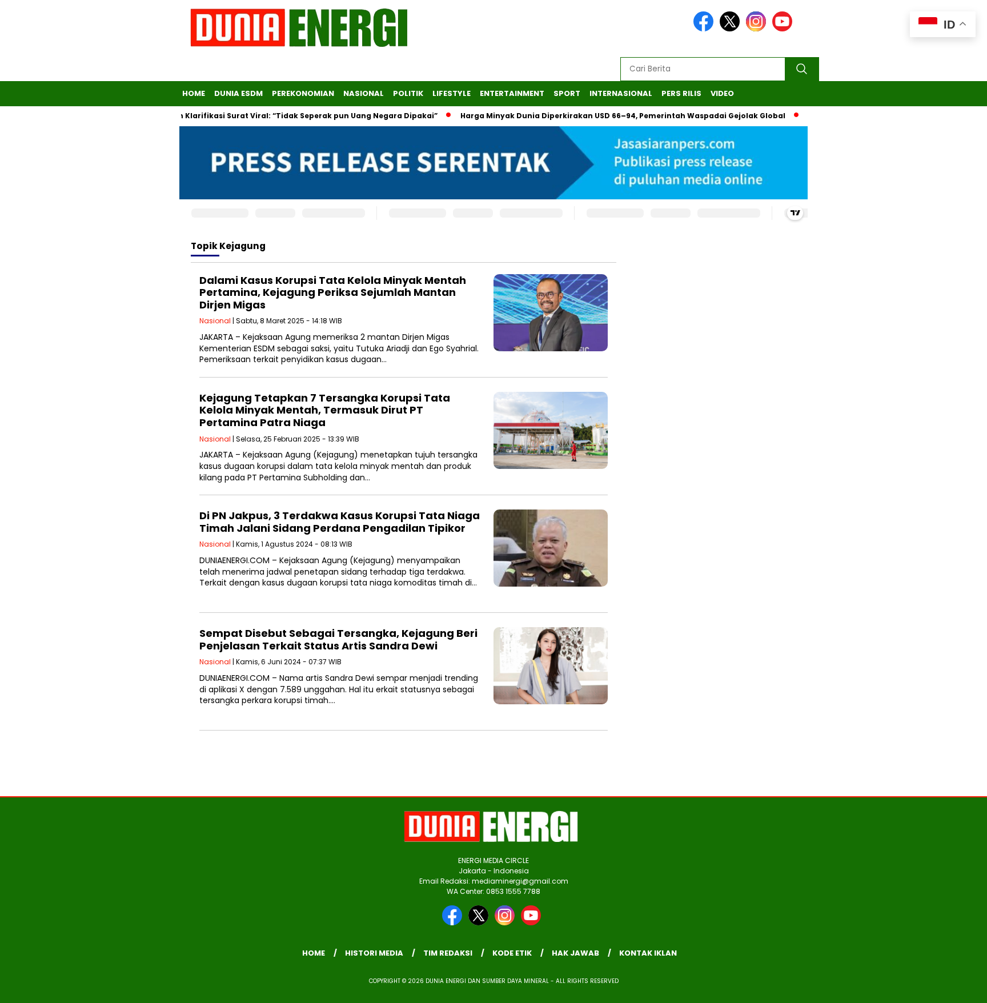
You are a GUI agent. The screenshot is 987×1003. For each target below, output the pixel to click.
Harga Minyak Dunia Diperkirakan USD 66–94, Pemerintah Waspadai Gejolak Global (604, 116)
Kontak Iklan (648, 953)
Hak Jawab (575, 953)
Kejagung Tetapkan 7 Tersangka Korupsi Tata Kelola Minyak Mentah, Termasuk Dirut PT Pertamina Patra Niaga (324, 410)
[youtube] (784, 29)
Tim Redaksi (447, 953)
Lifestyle (451, 93)
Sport (566, 93)
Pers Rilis (681, 93)
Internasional (620, 93)
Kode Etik (512, 953)
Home (193, 93)
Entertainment (512, 93)
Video (722, 93)
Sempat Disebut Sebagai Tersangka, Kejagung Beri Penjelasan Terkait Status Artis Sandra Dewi (338, 639)
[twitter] (732, 29)
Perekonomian (303, 93)
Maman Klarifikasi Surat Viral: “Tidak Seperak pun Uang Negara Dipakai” (276, 116)
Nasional (363, 93)
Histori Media (374, 953)
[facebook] (705, 29)
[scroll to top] (947, 985)
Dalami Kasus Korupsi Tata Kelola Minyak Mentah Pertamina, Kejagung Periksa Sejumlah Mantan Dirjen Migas (332, 292)
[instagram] (758, 29)
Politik (408, 93)
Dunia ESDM (238, 93)
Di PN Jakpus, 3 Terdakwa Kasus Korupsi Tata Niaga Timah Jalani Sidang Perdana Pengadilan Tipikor (339, 521)
